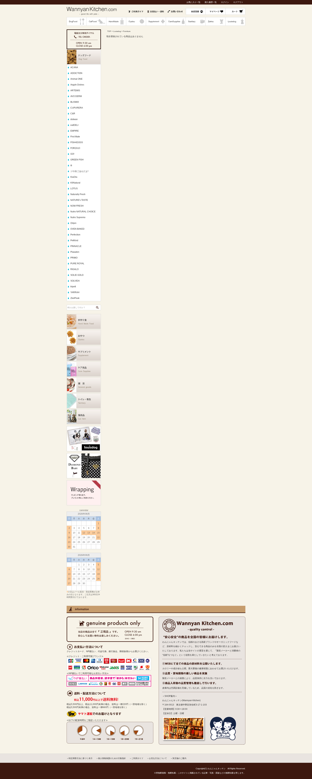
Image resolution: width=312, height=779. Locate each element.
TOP (109, 31)
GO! (72, 154)
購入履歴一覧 (211, 2)
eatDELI (74, 125)
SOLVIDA (75, 281)
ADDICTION (76, 73)
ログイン (225, 2)
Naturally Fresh (77, 194)
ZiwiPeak (74, 298)
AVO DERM (76, 96)
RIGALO (74, 269)
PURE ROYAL (77, 263)
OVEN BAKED (77, 229)
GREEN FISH (77, 159)
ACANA (74, 67)
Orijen (73, 223)
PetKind (74, 240)
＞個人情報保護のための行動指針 (111, 758)
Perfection (75, 234)
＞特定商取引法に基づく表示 (79, 758)
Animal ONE (76, 79)
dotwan (74, 119)
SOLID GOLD (77, 275)
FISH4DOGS (76, 142)
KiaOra (73, 177)
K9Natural (75, 183)
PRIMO (73, 257)
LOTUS (74, 188)
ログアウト (238, 2)
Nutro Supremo (77, 217)
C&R (72, 113)
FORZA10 (75, 148)
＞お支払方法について (157, 758)
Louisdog (117, 31)
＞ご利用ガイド (136, 758)
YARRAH (74, 292)
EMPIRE (74, 131)
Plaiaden (74, 252)
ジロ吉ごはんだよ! (79, 171)
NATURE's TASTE (79, 200)
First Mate (75, 136)
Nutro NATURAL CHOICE (83, 211)
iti (71, 165)
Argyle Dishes (77, 84)
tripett (73, 286)
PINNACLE (75, 246)
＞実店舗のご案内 (178, 758)
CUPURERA (76, 108)
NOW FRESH (77, 206)
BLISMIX (74, 102)
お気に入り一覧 (193, 2)
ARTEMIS (75, 90)
